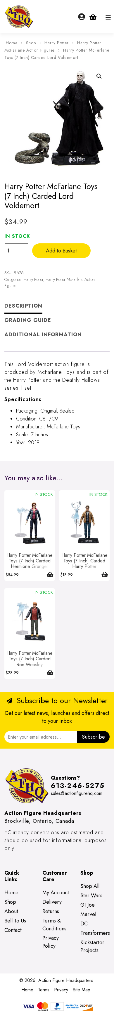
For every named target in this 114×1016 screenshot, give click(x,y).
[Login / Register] (81, 16)
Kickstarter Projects (92, 946)
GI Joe (87, 905)
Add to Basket (61, 251)
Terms (43, 989)
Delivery (52, 902)
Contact (13, 930)
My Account (55, 892)
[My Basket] (92, 16)
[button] (99, 76)
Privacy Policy (50, 942)
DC (84, 923)
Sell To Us (15, 921)
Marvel (88, 914)
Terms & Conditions (54, 924)
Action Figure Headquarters (65, 980)
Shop (31, 43)
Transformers (95, 933)
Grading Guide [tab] (27, 320)
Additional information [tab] (43, 334)
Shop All (89, 886)
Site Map (81, 989)
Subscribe (93, 737)
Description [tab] (23, 306)
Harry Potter (56, 43)
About (11, 911)
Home (12, 43)
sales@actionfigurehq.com (76, 793)
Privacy (61, 989)
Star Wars (91, 895)
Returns (50, 911)
